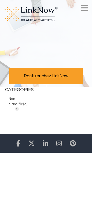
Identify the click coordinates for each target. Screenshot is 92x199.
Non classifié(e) (15, 103)
